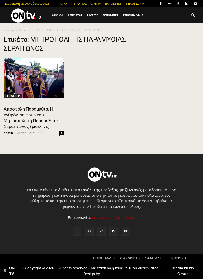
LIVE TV (96, 4)
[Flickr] (169, 3)
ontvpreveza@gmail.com (113, 217)
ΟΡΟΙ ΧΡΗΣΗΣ (130, 258)
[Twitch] (187, 3)
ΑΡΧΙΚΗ (63, 4)
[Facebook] (160, 3)
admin (8, 133)
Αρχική (9, 30)
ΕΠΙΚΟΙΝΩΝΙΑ (134, 4)
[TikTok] (178, 3)
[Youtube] (195, 3)
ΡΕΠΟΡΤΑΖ (79, 4)
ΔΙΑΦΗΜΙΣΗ (153, 258)
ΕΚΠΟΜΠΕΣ (113, 4)
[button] (193, 15)
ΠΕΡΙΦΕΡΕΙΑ (13, 96)
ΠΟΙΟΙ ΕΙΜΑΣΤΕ (104, 258)
